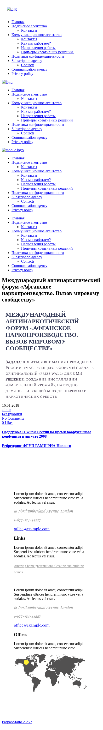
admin (6, 410)
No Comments (13, 418)
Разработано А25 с (17, 722)
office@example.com (32, 528)
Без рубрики (12, 414)
